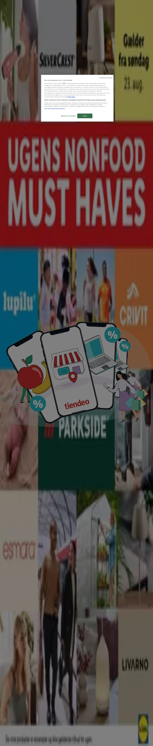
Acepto (85, 116)
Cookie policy (71, 97)
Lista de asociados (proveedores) (54, 108)
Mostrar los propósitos (68, 116)
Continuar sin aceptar (105, 77)
